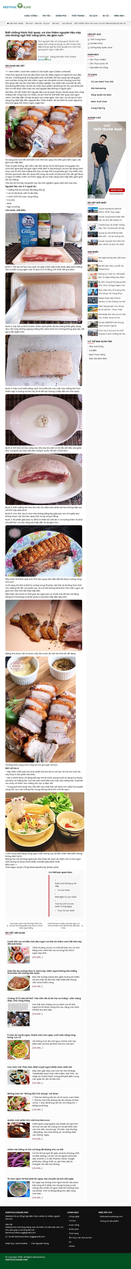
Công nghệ (74, 1217)
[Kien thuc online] (17, 5)
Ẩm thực (55, 23)
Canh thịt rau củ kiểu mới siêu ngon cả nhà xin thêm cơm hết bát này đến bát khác (64, 926)
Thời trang (74, 1234)
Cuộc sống (74, 1225)
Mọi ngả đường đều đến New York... (112, 259)
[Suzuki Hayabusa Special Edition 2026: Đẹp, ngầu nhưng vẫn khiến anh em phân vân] (93, 210)
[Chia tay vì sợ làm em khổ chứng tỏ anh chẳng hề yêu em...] (93, 334)
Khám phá (73, 1229)
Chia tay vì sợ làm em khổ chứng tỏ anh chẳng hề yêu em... (112, 334)
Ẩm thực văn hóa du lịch (80, 1238)
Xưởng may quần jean (101, 48)
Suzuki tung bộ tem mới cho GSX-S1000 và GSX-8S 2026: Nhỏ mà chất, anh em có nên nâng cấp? (112, 246)
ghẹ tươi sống (96, 347)
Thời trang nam (98, 40)
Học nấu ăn (67, 23)
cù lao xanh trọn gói (102, 82)
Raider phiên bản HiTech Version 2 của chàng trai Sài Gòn (112, 301)
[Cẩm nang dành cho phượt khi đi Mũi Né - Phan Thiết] (93, 308)
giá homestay (98, 88)
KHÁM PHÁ (61, 16)
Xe (70, 1242)
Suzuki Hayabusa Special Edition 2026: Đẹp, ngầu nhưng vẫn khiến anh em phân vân (110, 214)
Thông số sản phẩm (109, 1221)
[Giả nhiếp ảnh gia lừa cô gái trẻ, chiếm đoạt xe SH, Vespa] (93, 316)
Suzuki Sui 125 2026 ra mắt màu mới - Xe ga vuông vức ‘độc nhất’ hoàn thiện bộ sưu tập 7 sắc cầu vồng (112, 238)
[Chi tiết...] (37, 957)
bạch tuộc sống (97, 355)
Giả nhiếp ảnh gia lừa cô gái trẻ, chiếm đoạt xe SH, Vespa (112, 318)
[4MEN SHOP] (107, 160)
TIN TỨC (46, 16)
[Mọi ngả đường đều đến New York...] (93, 259)
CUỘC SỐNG (30, 16)
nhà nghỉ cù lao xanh (65, 897)
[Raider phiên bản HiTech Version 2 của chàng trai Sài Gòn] (93, 300)
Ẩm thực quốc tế (99, 64)
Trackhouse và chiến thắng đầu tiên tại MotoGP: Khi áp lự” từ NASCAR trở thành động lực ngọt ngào (112, 230)
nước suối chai (99, 102)
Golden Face (96, 44)
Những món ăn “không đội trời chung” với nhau (32, 1094)
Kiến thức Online (16, 23)
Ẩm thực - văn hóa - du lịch (38, 23)
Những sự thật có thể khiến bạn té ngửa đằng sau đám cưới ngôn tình (112, 277)
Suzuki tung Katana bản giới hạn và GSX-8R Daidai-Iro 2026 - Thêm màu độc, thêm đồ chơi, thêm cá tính (112, 222)
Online (72, 1246)
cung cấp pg (98, 108)
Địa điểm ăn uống (99, 68)
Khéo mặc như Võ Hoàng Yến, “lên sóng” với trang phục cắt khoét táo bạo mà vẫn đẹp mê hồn (112, 295)
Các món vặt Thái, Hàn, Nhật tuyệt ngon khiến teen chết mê (39, 1067)
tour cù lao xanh (66, 911)
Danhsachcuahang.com (111, 1217)
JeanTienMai (21, 1244)
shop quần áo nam (101, 95)
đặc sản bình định (98, 359)
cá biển (93, 351)
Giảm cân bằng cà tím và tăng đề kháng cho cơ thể (35, 1150)
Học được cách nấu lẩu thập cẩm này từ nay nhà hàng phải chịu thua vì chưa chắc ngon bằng (26, 926)
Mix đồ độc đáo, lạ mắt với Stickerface (111, 267)
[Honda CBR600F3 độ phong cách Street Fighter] (93, 324)
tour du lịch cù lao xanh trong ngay (64, 905)
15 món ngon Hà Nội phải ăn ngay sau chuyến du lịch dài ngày (40, 1179)
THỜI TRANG (78, 16)
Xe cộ (106, 16)
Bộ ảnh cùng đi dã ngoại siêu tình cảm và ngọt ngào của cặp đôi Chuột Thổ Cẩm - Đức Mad (112, 287)
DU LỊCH (93, 16)
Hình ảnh (119, 16)
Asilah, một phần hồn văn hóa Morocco (28, 1120)
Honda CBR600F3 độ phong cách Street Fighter (111, 324)
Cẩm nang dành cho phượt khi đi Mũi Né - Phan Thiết (111, 308)
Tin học (72, 1221)
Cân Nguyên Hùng (40, 1244)
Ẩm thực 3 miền (98, 60)
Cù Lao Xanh (64, 890)
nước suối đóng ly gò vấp (66, 885)
